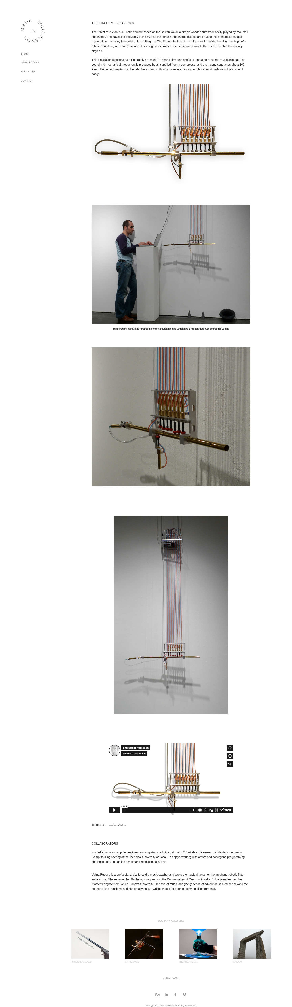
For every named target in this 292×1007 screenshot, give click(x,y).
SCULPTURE (28, 71)
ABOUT (25, 54)
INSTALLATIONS (30, 62)
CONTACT (27, 80)
